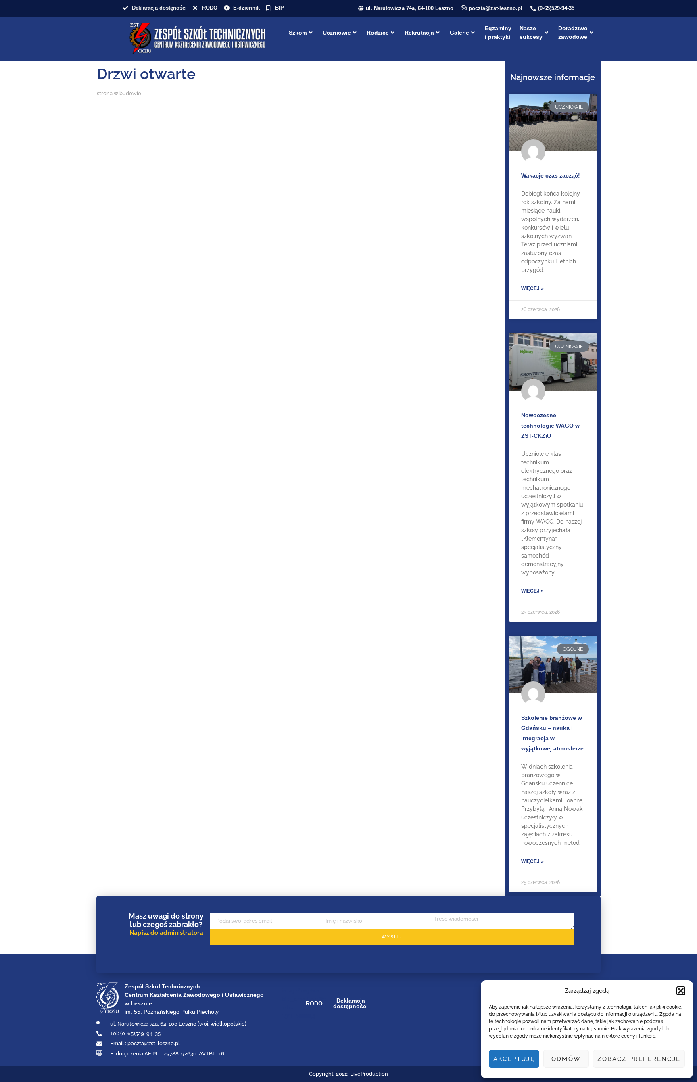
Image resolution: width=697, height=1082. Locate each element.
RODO (314, 1003)
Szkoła (298, 32)
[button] (681, 991)
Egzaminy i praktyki (498, 32)
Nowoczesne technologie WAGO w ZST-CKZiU (550, 425)
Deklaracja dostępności (350, 1003)
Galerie (459, 32)
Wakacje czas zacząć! (550, 175)
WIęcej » (532, 288)
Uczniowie (337, 32)
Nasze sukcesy (531, 32)
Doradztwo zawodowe (573, 32)
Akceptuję (514, 1059)
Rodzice (378, 32)
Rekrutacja (419, 32)
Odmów (566, 1059)
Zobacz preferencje (638, 1059)
